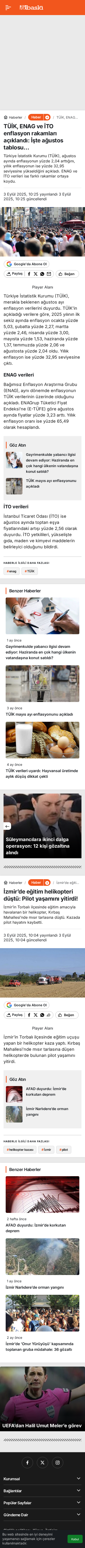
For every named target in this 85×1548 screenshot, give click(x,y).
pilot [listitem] (64, 1149)
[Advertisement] (42, 61)
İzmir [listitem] (46, 1149)
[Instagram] (57, 1462)
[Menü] (8, 7)
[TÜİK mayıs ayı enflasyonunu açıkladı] (42, 486)
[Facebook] (27, 1462)
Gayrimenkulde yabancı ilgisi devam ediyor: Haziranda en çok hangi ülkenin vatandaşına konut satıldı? (41, 652)
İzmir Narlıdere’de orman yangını (35, 1287)
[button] (47, 117)
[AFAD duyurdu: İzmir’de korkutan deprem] (42, 1094)
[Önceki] (7, 826)
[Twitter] (42, 1462)
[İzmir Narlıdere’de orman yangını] (42, 1114)
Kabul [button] (75, 1539)
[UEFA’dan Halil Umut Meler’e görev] (42, 1399)
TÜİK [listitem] (29, 571)
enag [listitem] (11, 571)
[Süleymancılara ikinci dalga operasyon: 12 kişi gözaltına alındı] (42, 826)
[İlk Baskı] (31, 7)
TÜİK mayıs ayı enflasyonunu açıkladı (39, 714)
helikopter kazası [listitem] (20, 1149)
